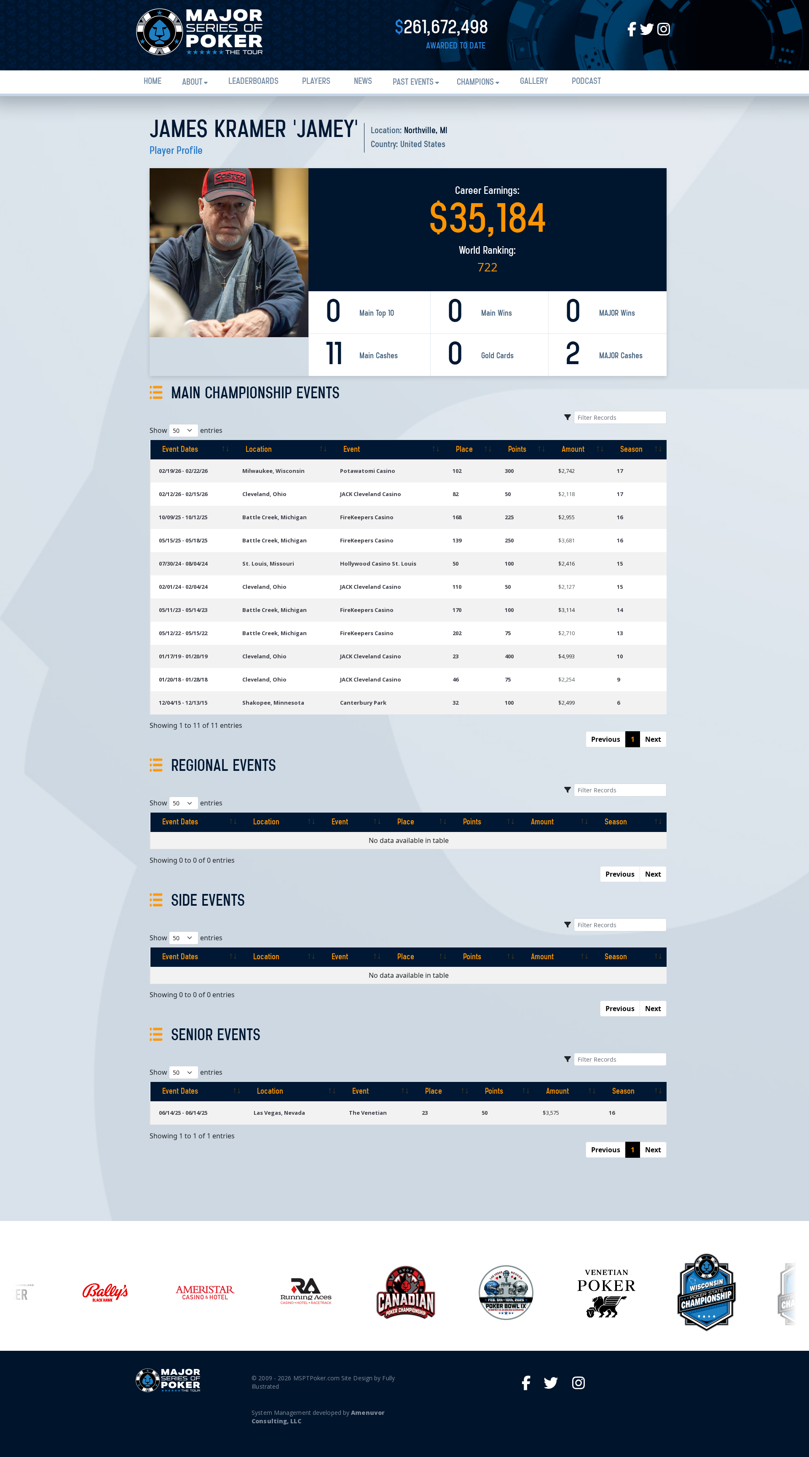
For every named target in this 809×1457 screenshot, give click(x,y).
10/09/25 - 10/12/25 (183, 517)
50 (508, 494)
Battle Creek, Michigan (274, 517)
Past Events (413, 82)
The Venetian (368, 1112)
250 (509, 540)
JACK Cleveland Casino (370, 494)
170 (457, 610)
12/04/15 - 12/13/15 (183, 702)
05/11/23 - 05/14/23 (183, 610)
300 (509, 471)
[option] (105, 1292)
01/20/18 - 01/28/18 (183, 679)
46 (455, 679)
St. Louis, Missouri (268, 563)
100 (509, 563)
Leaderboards (253, 81)
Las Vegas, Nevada (279, 1112)
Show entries (186, 430)
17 (620, 471)
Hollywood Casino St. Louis (378, 563)
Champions (475, 82)
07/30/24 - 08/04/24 (183, 563)
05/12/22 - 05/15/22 (183, 633)
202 (457, 633)
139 (457, 540)
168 (457, 517)
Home (152, 81)
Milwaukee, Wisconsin (273, 471)
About (192, 82)
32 (455, 702)
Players (316, 81)
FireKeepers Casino (367, 517)
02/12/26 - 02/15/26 (183, 494)
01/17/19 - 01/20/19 (183, 656)
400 (509, 656)
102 (457, 471)
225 (509, 517)
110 (457, 586)
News (363, 81)
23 (455, 656)
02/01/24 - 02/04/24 (183, 586)
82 (455, 494)
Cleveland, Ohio (264, 494)
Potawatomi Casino (367, 471)
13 (620, 633)
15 (620, 563)
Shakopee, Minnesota (273, 702)
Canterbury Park (363, 702)
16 (620, 517)
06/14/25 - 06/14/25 (183, 1112)
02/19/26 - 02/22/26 (183, 471)
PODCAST (586, 81)
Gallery (534, 81)
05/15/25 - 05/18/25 (183, 540)
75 (508, 633)
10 (620, 656)
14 (620, 610)
